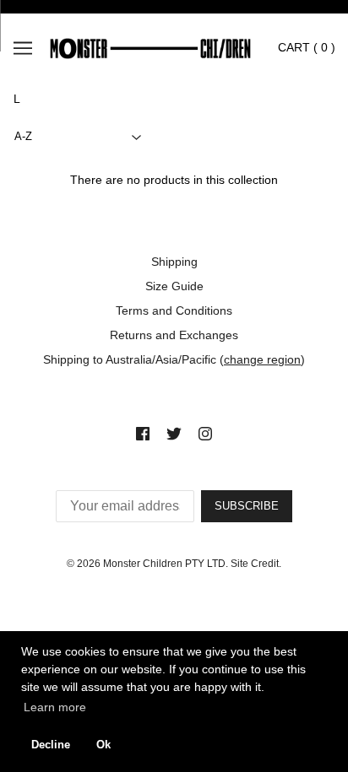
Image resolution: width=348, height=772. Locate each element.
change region (262, 359)
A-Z (23, 136)
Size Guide (174, 286)
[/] (163, 47)
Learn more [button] (55, 707)
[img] (143, 433)
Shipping (174, 261)
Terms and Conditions (174, 310)
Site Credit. (256, 564)
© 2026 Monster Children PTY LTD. (147, 564)
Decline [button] (50, 745)
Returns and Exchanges (174, 335)
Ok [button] (103, 745)
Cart (306, 47)
